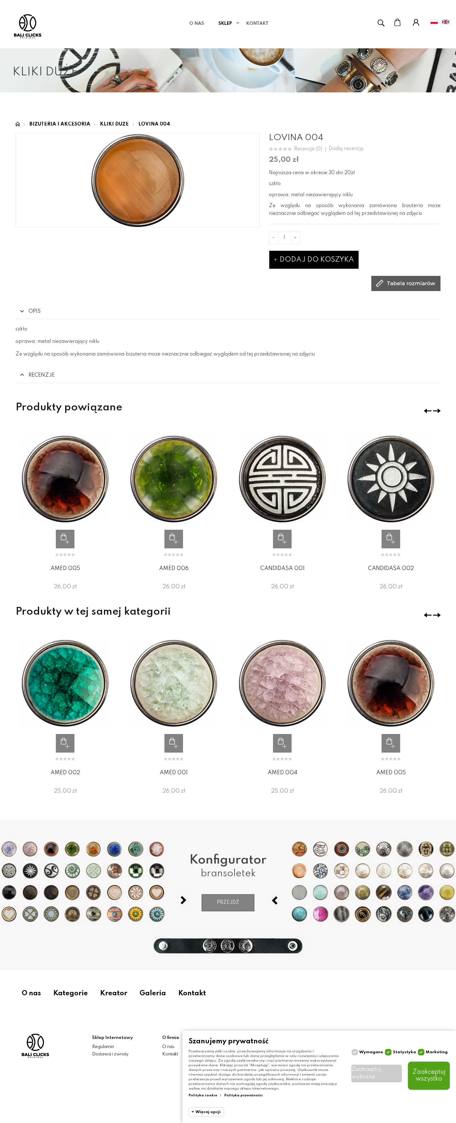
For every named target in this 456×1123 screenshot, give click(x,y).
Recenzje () (308, 149)
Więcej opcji (208, 1112)
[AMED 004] (282, 683)
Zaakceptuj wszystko (429, 1075)
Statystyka (404, 1052)
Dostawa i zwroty (110, 1054)
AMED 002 (65, 773)
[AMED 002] (65, 683)
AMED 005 (65, 568)
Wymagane (371, 1052)
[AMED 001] (173, 683)
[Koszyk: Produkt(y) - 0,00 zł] (397, 22)
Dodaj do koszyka (316, 259)
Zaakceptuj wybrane (366, 1073)
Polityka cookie (203, 1095)
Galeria (153, 993)
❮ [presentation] (427, 411)
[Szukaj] (381, 23)
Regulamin (103, 1047)
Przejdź (228, 902)
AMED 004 (282, 773)
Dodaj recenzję (346, 148)
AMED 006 (174, 568)
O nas (31, 993)
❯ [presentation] (436, 411)
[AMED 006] (173, 478)
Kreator (113, 993)
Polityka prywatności (243, 1095)
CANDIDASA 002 (391, 568)
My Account (416, 22)
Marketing (437, 1052)
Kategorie (70, 993)
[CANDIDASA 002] (390, 478)
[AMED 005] (65, 478)
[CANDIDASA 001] (282, 478)
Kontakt (192, 993)
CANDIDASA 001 (282, 568)
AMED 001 (174, 773)
